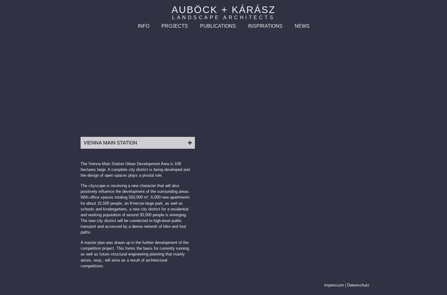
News (302, 26)
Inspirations (265, 26)
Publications (218, 26)
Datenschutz (358, 285)
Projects (174, 26)
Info (143, 26)
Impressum (334, 285)
